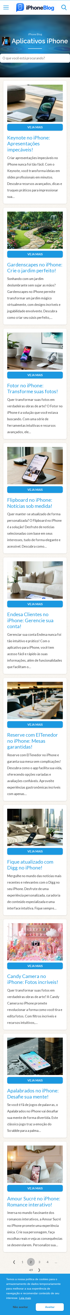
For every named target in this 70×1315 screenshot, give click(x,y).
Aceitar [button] (49, 1307)
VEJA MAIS (35, 127)
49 (31, 1270)
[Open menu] (6, 7)
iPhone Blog (35, 34)
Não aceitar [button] (20, 1307)
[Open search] (64, 7)
